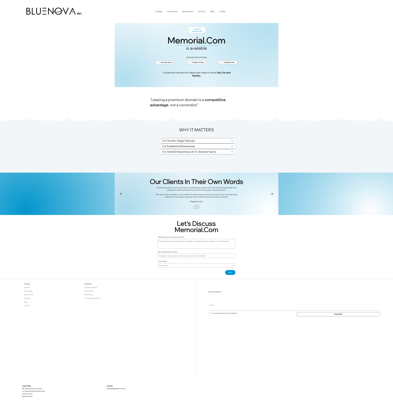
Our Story (27, 298)
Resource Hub (28, 295)
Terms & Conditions (91, 287)
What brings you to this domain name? (171, 237)
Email (211, 305)
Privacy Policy (89, 291)
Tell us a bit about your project (168, 252)
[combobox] (196, 265)
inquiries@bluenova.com (116, 388)
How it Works (28, 291)
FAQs (25, 302)
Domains (27, 287)
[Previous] (121, 193)
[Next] (271, 193)
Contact (26, 306)
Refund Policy (89, 294)
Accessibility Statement (92, 298)
